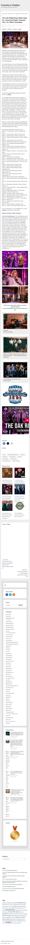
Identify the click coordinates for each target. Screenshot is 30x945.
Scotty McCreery (10, 920)
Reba (7, 698)
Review (7, 700)
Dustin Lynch (20, 908)
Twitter (13, 213)
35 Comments (13, 776)
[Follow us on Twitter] (10, 594)
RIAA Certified (8, 702)
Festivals (7, 653)
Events (7, 649)
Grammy (6, 912)
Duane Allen (5, 456)
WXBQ (7, 723)
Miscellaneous (8, 672)
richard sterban (5, 458)
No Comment (11, 26)
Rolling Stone (19, 919)
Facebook (9, 213)
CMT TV (4, 870)
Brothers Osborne (9, 904)
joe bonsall (19, 456)
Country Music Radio (6, 875)
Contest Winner (9, 636)
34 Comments (13, 802)
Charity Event (8, 625)
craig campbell (20, 906)
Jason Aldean (11, 913)
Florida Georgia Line (19, 910)
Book (8, 619)
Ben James (23, 454)
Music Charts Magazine (7, 881)
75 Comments (13, 737)
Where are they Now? (10, 721)
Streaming (8, 706)
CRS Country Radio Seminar (11, 644)
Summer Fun (8, 708)
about (9, 943)
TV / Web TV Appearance (11, 713)
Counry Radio (8, 640)
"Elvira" (4, 454)
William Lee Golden (16, 460)
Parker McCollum (13, 919)
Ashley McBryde (14, 902)
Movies (7, 674)
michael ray (13, 917)
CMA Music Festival (10, 632)
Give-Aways (8, 659)
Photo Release (8, 687)
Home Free (21, 912)
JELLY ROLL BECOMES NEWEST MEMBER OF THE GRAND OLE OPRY (7, 498)
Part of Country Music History (11, 685)
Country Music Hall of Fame (11, 642)
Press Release (19, 25)
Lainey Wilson (14, 915)
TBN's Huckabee (13, 458)
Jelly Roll (16, 913)
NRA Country (8, 683)
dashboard (5, 943)
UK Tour (7, 715)
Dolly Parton (14, 908)
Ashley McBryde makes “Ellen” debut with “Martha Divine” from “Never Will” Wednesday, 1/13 (16, 733)
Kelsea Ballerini (24, 913)
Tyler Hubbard (14, 922)
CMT (7, 631)
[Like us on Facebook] (7, 594)
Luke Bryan (8, 917)
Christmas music (9, 629)
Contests (7, 638)
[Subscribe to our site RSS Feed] (13, 594)
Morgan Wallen (6, 919)
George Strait (8, 657)
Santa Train (8, 704)
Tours (23, 25)
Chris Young (11, 906)
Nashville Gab (5, 884)
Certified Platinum (9, 623)
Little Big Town (8, 668)
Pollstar (7, 691)
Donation (7, 646)
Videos (7, 719)
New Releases (8, 678)
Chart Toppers (8, 627)
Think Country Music (6, 888)
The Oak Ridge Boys (6, 460)
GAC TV (4, 879)
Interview (7, 666)
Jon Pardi (19, 913)
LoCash (4, 917)
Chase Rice (23, 904)
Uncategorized (8, 717)
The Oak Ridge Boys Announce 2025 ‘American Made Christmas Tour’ (19, 515)
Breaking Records (9, 618)
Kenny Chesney (6, 915)
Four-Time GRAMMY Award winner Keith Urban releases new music (16, 773)
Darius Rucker (8, 908)
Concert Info (8, 634)
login (2, 943)
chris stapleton (5, 906)
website (4, 210)
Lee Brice (20, 915)
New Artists (8, 676)
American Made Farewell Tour (13, 454)
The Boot (4, 886)
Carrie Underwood (17, 904)
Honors (7, 664)
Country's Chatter (10, 5)
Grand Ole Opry (12, 456)
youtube (19, 922)
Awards (7, 614)
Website (4, 213)
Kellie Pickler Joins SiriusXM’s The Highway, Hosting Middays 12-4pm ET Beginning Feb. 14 (16, 799)
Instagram (18, 213)
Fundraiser (8, 655)
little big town (24, 915)
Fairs (7, 651)
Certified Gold (8, 621)
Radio (7, 695)
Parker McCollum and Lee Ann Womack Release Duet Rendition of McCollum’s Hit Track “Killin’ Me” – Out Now (7, 483)
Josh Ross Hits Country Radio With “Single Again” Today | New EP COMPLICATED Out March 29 (7, 565)
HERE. (9, 94)
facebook (10, 910)
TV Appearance (9, 712)
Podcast (7, 689)
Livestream (8, 670)
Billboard (20, 902)
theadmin (4, 25)
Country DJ (4, 872)
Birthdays (7, 616)
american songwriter (6, 902)
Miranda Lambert (20, 917)
